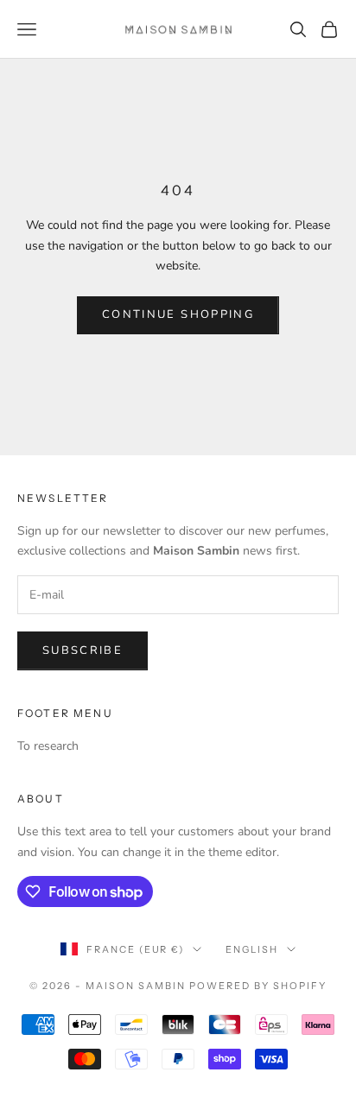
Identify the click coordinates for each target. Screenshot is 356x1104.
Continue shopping (178, 314)
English (252, 949)
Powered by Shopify (258, 986)
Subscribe (82, 650)
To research (48, 746)
